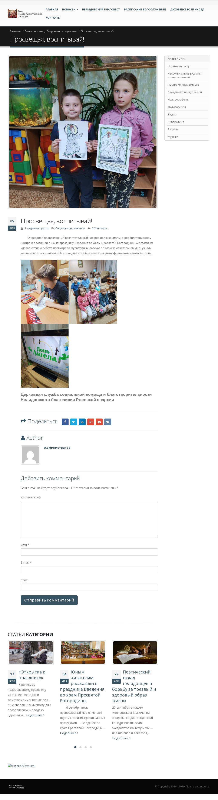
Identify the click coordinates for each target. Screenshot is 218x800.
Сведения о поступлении (185, 92)
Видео (172, 114)
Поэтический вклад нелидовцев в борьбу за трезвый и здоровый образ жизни (134, 686)
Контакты (53, 18)
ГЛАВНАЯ (52, 9)
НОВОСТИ (69, 9)
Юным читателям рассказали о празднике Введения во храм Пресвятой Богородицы (82, 686)
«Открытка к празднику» (32, 675)
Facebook (65, 422)
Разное (173, 129)
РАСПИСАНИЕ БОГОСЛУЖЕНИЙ (145, 9)
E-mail (26, 562)
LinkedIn (82, 422)
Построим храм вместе (183, 84)
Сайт (24, 580)
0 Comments (100, 228)
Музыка (173, 137)
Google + (90, 422)
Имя (25, 545)
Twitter (73, 422)
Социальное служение (70, 228)
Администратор (38, 228)
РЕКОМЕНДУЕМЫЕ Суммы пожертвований (184, 75)
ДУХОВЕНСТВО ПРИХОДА (187, 9)
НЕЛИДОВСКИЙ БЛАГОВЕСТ (101, 9)
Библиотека (176, 122)
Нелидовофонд (178, 99)
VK (107, 422)
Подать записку (178, 66)
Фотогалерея (177, 107)
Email (99, 422)
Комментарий (31, 497)
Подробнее (34, 715)
